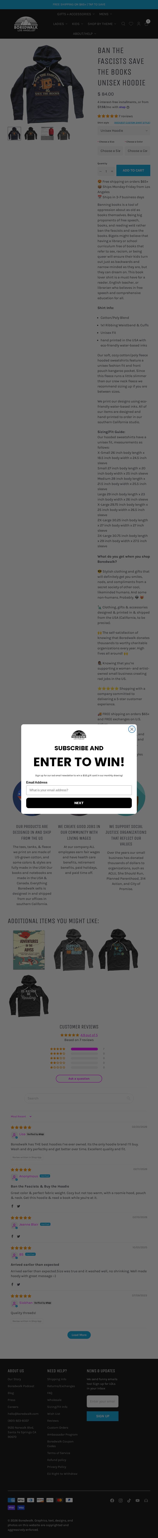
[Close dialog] (132, 729)
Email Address (36, 782)
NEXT (79, 802)
